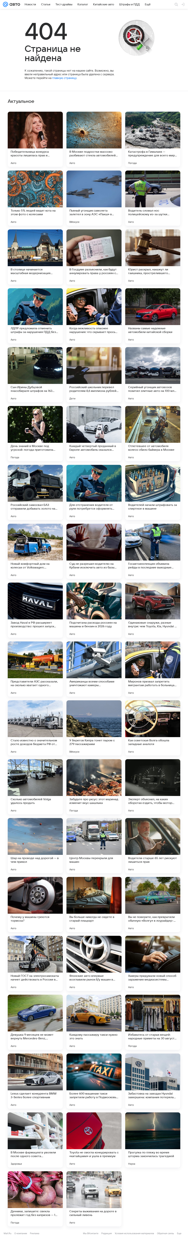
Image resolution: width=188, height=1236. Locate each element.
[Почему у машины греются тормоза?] (35, 904)
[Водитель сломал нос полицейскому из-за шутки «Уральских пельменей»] (152, 198)
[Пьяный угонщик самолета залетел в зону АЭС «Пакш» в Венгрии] (94, 198)
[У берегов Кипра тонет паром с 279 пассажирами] (94, 728)
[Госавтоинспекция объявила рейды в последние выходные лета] (152, 551)
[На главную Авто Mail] (14, 4)
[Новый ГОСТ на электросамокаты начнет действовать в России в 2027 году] (35, 963)
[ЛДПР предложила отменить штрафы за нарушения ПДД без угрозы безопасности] (35, 315)
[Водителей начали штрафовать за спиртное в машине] (152, 492)
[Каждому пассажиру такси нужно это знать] (94, 1022)
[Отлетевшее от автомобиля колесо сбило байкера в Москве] (152, 433)
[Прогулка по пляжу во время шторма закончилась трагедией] (152, 1140)
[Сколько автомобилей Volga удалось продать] (35, 786)
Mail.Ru (7, 1233)
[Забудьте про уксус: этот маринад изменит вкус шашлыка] (94, 786)
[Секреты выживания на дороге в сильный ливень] (94, 1198)
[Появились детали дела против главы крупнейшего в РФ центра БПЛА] (152, 1198)
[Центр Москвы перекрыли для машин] (94, 845)
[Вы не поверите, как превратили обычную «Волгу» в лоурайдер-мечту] (152, 904)
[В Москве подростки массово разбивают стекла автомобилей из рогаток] (94, 139)
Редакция (106, 1233)
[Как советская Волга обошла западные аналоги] (152, 728)
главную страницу (64, 78)
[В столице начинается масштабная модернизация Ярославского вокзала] (35, 257)
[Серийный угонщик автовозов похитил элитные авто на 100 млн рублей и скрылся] (152, 374)
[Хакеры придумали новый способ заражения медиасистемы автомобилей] (152, 963)
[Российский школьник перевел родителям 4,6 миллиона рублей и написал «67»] (94, 374)
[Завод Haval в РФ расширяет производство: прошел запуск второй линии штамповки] (35, 610)
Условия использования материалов (134, 1233)
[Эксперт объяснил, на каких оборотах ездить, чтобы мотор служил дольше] (152, 786)
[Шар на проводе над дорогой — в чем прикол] (35, 845)
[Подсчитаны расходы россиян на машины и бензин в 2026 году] (94, 610)
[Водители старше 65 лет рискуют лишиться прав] (152, 845)
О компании (20, 1233)
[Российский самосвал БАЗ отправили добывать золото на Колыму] (35, 492)
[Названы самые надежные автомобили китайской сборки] (152, 315)
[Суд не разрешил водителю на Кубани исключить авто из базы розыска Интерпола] (94, 551)
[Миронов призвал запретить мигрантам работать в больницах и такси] (152, 669)
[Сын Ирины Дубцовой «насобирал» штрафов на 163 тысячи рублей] (35, 374)
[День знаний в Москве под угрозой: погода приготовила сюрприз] (35, 433)
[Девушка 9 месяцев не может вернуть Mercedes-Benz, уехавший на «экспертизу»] (35, 1022)
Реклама (34, 1233)
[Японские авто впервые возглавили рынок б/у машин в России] (94, 963)
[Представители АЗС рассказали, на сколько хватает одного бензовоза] (35, 669)
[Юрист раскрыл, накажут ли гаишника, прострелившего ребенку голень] (152, 257)
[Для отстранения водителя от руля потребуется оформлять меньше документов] (94, 492)
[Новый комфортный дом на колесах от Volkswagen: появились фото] (35, 551)
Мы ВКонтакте (90, 1233)
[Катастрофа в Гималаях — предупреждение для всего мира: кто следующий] (152, 139)
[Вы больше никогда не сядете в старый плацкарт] (94, 904)
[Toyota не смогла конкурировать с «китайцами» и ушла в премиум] (94, 1140)
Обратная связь (165, 1233)
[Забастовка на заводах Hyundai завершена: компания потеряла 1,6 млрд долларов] (152, 1081)
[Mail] (5, 4)
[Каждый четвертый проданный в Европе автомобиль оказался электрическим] (94, 433)
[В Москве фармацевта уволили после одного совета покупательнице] (35, 1140)
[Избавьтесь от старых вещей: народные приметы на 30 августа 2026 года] (152, 1022)
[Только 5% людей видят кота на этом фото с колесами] (35, 198)
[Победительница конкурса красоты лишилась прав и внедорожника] (35, 139)
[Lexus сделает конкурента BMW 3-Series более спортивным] (35, 1081)
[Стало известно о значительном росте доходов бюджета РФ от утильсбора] (35, 728)
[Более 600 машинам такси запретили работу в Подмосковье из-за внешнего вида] (94, 1081)
